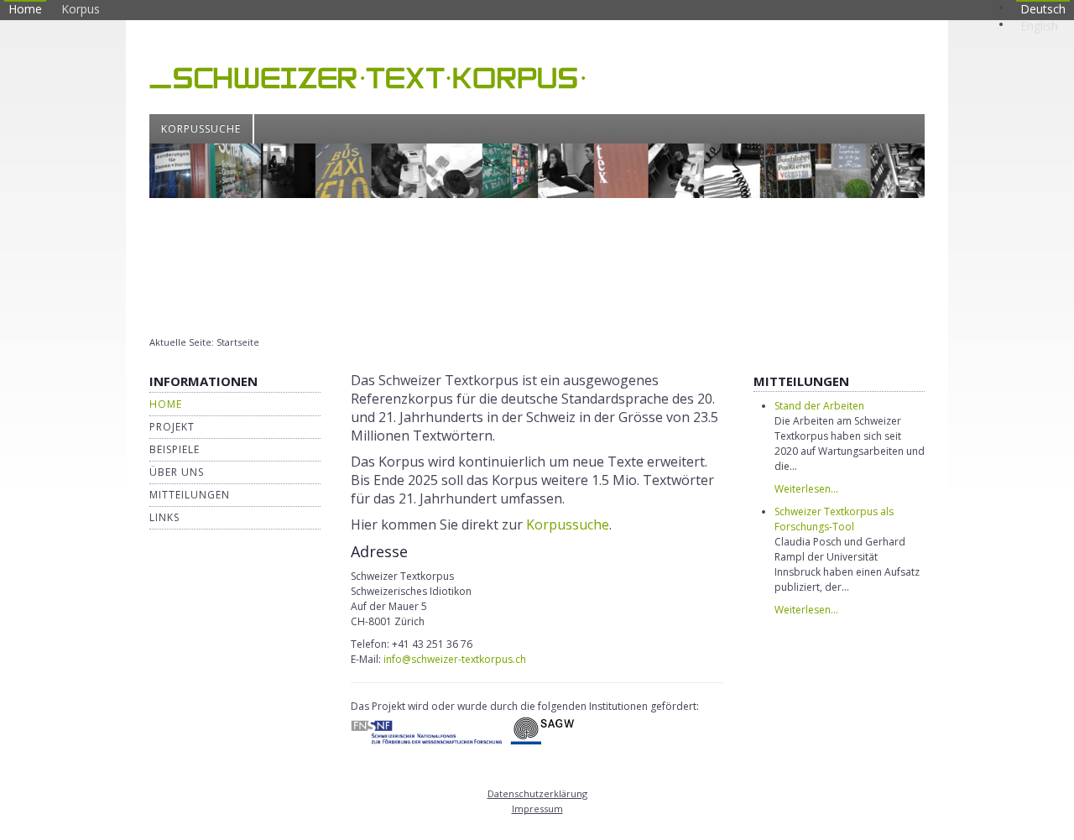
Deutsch (1043, 9)
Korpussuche (201, 129)
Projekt (172, 427)
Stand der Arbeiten (819, 406)
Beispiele (174, 449)
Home (25, 9)
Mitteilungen (189, 495)
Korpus (80, 9)
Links (164, 517)
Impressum (537, 808)
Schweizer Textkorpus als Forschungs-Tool (834, 519)
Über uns (176, 472)
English (1039, 26)
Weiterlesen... (806, 489)
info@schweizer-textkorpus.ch (454, 659)
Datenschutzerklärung (537, 793)
